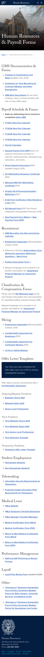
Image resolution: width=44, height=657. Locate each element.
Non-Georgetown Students (17, 468)
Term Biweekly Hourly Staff (17, 421)
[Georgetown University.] (4, 2)
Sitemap (25, 654)
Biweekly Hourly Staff (15, 398)
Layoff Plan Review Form (16, 574)
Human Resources (21, 3)
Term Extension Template (16, 437)
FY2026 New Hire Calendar (17, 128)
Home (4, 55)
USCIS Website (20, 350)
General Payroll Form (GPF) (17, 151)
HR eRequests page (24, 294)
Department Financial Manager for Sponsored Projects (21, 274)
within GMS (20, 117)
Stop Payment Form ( (14, 217)
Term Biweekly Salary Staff (17, 426)
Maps (3, 651)
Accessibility (27, 651)
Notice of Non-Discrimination (11, 654)
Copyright (10, 651)
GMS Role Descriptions (15, 95)
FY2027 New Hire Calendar (17, 123)
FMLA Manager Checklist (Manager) (21, 517)
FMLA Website (11, 506)
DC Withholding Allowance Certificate (22, 174)
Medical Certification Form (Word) (20, 522)
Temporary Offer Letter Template (20, 449)
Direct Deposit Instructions (17, 165)
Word (26, 217)
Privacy (18, 651)
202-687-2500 (13, 647)
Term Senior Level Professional (19, 432)
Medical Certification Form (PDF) (20, 528)
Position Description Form (17, 262)
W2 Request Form (13, 208)
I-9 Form (9, 350)
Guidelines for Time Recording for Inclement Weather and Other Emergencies (20, 86)
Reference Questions (15, 253)
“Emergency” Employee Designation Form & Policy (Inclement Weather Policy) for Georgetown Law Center (22, 605)
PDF (21, 220)
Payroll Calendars (13, 145)
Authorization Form (33, 250)
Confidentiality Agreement (14, 386)
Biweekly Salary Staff (14, 403)
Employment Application (16, 242)
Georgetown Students (15, 462)
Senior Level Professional (17, 409)
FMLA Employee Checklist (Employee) (22, 511)
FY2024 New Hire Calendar (17, 139)
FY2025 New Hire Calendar (17, 134)
